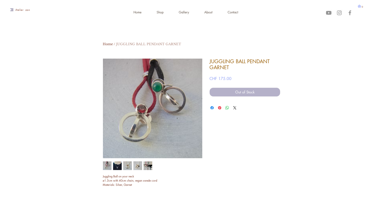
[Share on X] (234, 107)
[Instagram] (339, 13)
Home (108, 44)
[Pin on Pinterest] (219, 107)
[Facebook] (350, 13)
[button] (361, 6)
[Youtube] (329, 13)
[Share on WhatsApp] (227, 107)
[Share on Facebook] (212, 107)
